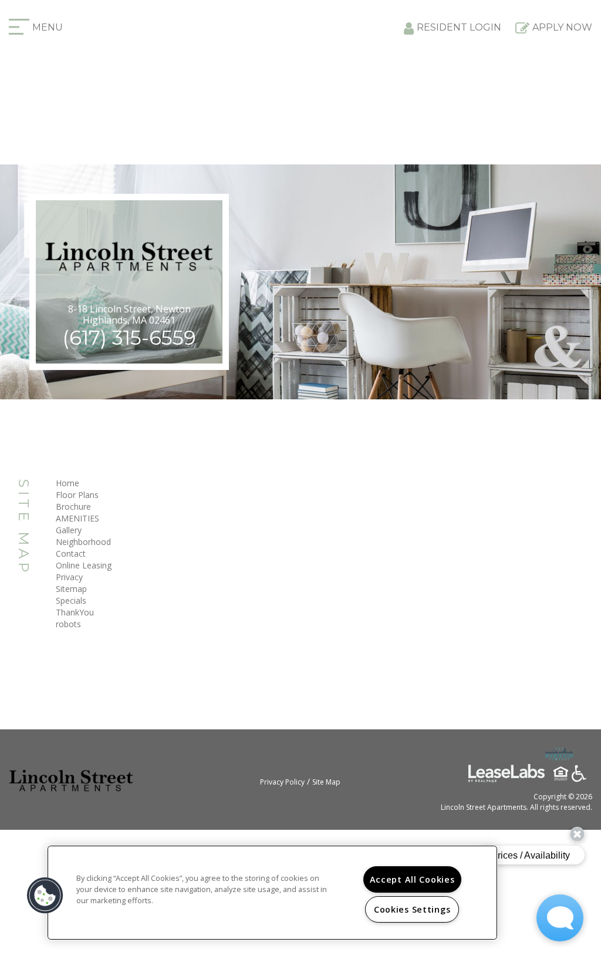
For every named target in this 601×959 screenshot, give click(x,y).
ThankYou (75, 612)
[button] (45, 895)
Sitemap (71, 588)
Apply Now (562, 27)
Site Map (326, 782)
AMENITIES (77, 518)
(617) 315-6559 (129, 337)
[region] (272, 892)
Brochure (73, 506)
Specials (71, 600)
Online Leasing (84, 565)
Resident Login (459, 27)
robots (68, 624)
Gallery (69, 530)
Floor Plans (77, 494)
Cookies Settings (412, 909)
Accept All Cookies (412, 879)
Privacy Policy (282, 782)
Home (67, 483)
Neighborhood (83, 541)
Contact (71, 553)
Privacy (69, 577)
